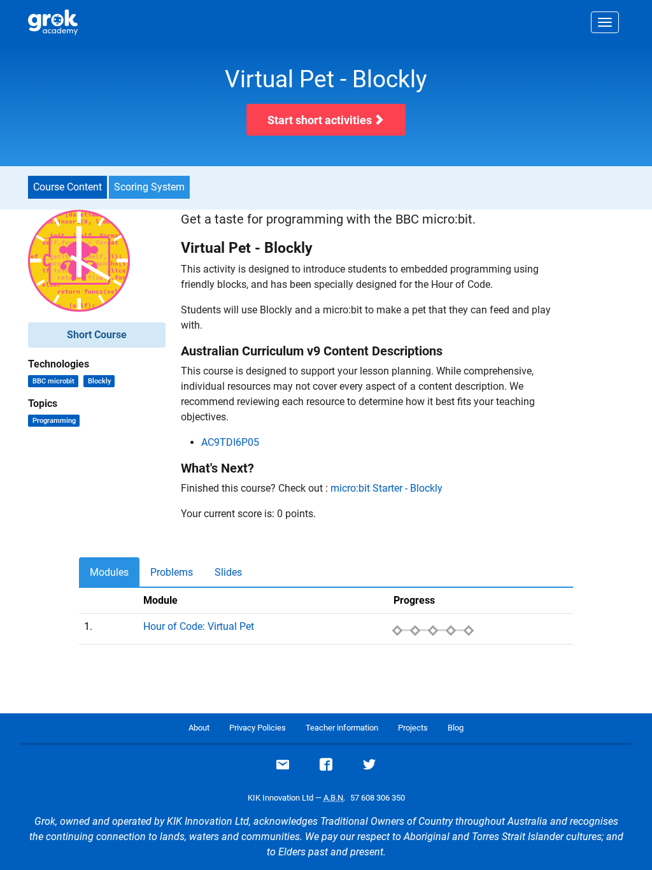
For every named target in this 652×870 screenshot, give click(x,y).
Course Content (67, 187)
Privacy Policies (257, 727)
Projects (413, 727)
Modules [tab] (109, 572)
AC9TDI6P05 (230, 442)
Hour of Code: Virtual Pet (198, 626)
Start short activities (320, 120)
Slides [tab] (228, 572)
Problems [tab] (171, 572)
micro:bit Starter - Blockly (386, 488)
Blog (456, 727)
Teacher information (342, 727)
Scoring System (149, 187)
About (198, 727)
